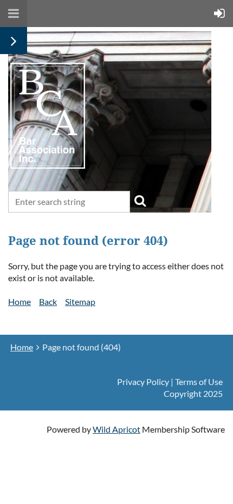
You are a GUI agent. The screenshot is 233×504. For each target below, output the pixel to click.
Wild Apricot (116, 429)
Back (48, 301)
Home (19, 301)
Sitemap (80, 301)
